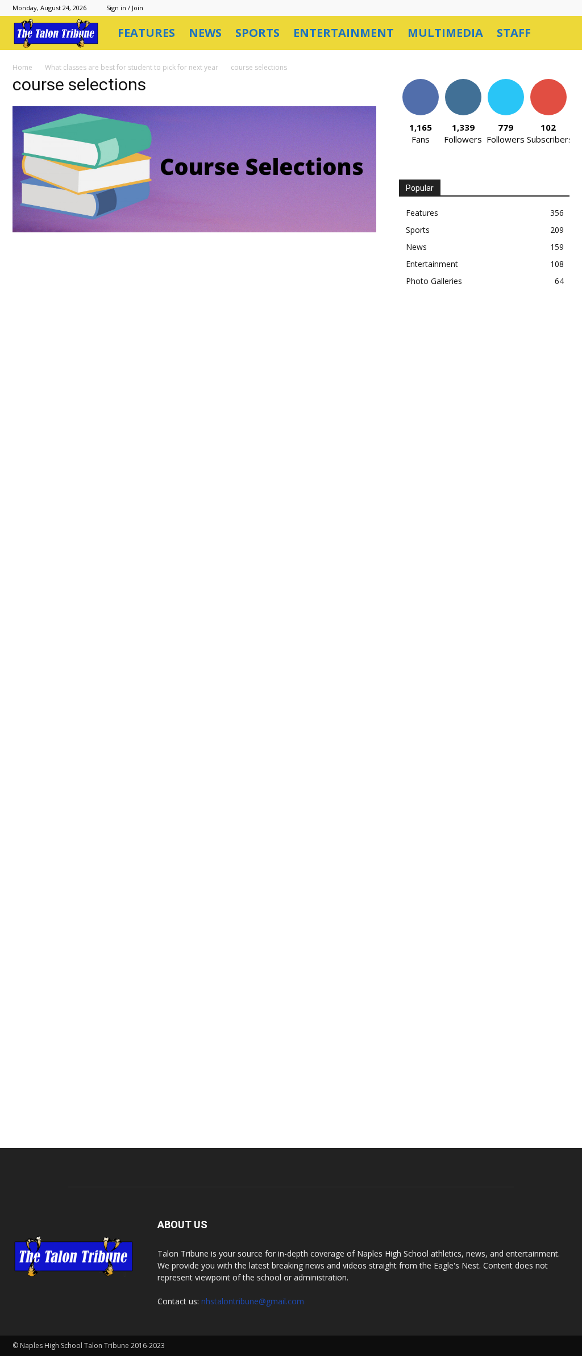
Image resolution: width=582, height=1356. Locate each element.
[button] (555, 33)
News (205, 32)
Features (146, 32)
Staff (514, 32)
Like (420, 83)
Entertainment (343, 32)
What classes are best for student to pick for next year (131, 67)
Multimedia (445, 32)
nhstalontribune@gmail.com (252, 1301)
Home (22, 67)
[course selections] (194, 229)
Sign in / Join (124, 7)
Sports (257, 32)
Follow (463, 83)
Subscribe (548, 83)
